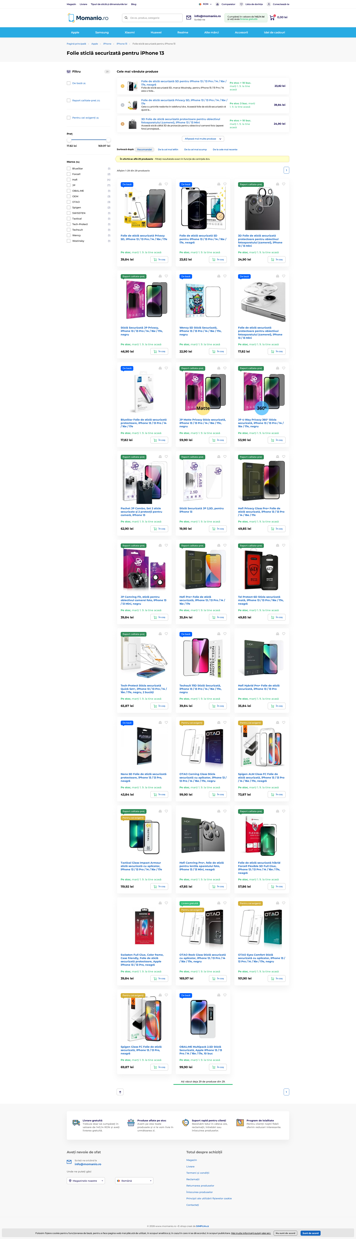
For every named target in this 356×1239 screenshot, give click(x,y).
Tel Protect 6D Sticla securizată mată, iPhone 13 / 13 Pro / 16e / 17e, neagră (261, 600)
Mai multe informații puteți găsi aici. (251, 1233)
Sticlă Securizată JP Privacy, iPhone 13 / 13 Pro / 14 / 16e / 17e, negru (142, 331)
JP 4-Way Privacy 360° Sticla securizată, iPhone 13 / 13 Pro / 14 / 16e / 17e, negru (261, 423)
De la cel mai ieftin (168, 149)
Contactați (192, 1204)
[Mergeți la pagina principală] (88, 18)
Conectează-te (281, 4)
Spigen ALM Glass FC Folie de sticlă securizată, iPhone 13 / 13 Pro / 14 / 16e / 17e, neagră (261, 777)
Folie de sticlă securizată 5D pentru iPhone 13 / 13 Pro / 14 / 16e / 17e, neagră (202, 239)
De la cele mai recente (225, 149)
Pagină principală (76, 43)
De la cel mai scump (195, 149)
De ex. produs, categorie (144, 17)
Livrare (83, 4)
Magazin (71, 4)
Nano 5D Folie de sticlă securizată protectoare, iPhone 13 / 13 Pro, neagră (144, 777)
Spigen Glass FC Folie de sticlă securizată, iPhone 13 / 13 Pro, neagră (141, 1050)
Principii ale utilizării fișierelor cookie (209, 1198)
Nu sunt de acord (285, 1233)
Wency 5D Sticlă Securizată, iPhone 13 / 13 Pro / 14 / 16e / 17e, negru (200, 331)
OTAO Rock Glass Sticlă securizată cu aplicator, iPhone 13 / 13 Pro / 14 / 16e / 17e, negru (202, 958)
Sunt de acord (311, 1233)
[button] (203, 138)
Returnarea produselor (200, 1185)
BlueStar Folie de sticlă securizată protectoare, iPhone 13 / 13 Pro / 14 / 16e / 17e (144, 423)
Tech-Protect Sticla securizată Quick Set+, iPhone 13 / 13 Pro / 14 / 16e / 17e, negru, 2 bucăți (144, 689)
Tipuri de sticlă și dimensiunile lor (109, 4)
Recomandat (144, 149)
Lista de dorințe (254, 4)
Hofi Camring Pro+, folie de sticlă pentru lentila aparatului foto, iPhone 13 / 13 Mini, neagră (201, 866)
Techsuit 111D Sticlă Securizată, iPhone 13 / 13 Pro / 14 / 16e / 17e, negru (200, 689)
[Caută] (126, 18)
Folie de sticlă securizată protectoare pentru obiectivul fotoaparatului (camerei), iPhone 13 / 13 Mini (260, 333)
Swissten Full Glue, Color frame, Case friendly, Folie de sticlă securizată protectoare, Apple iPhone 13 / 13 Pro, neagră (142, 960)
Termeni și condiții (197, 1172)
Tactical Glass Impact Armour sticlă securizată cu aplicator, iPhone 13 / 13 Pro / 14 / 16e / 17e (141, 866)
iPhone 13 (122, 43)
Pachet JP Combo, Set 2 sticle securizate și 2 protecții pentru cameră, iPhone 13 (141, 512)
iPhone (107, 43)
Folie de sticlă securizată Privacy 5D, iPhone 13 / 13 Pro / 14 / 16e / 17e (144, 237)
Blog (133, 4)
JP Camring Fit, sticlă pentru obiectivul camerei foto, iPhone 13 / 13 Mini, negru (143, 600)
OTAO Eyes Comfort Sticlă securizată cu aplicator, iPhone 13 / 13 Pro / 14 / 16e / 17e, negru (261, 958)
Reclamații (193, 1179)
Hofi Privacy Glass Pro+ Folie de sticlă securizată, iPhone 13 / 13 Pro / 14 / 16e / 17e (261, 512)
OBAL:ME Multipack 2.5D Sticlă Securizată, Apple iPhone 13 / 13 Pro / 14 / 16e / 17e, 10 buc (200, 1050)
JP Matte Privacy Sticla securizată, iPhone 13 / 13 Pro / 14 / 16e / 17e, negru (202, 423)
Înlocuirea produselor (199, 1192)
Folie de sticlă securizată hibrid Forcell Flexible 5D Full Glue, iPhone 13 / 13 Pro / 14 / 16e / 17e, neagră (259, 868)
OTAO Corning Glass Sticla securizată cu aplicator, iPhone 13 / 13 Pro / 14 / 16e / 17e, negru (202, 777)
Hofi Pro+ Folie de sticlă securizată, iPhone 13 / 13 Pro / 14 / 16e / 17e (202, 600)
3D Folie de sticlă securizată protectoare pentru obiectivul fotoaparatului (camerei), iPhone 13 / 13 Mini (180, 120)
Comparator (228, 4)
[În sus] (120, 1092)
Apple (94, 43)
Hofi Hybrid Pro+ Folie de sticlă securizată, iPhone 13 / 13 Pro (259, 687)
